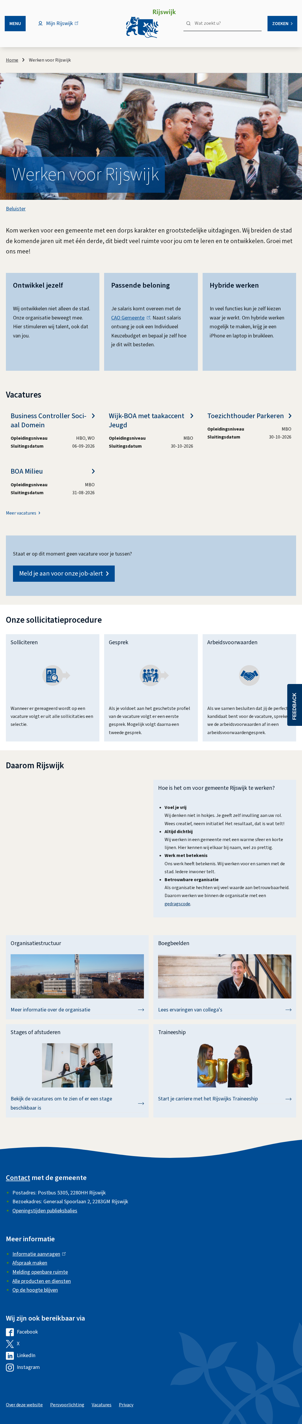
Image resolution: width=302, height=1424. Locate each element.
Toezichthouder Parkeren (245, 416)
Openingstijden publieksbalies (44, 1210)
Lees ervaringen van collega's (190, 1009)
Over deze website (24, 1405)
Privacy (126, 1405)
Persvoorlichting (67, 1405)
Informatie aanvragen (37, 1254)
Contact (18, 1178)
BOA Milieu (27, 471)
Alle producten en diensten (41, 1281)
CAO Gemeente (129, 318)
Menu (15, 23)
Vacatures (101, 1405)
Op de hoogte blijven (35, 1290)
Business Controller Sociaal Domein (48, 420)
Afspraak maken (29, 1263)
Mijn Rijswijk (64, 26)
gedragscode (177, 904)
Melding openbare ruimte (40, 1272)
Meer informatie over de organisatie (50, 1009)
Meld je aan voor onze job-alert (61, 573)
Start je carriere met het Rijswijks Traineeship (208, 1098)
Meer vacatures (21, 513)
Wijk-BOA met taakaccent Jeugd (146, 420)
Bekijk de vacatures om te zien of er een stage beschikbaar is (61, 1103)
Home (12, 60)
